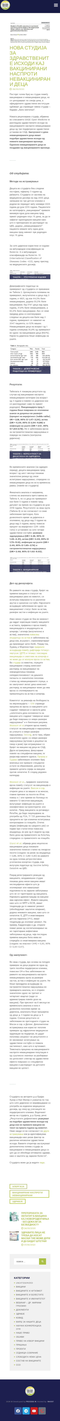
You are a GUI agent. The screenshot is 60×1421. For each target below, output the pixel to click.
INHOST (50, 1402)
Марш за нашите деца (28, 1322)
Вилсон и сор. (38, 788)
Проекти (21, 1349)
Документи (22, 1310)
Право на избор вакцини (30, 1341)
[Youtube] (34, 1410)
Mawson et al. (17, 782)
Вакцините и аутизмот (29, 1291)
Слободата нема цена (28, 1357)
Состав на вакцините (28, 1361)
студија (16, 662)
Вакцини (21, 1287)
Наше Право (23, 1333)
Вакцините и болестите (30, 1295)
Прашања (21, 1345)
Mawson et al (17, 725)
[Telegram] (26, 1410)
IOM (32, 703)
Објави (20, 1337)
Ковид (19, 1318)
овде (41, 1162)
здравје (17, 1201)
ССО (18, 1365)
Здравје (20, 1314)
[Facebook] (18, 1410)
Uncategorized (24, 1283)
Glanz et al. (16, 843)
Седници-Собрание (27, 1353)
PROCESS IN (31, 1402)
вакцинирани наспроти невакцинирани (27, 1194)
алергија (18, 1186)
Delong (27, 734)
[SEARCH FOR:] (30, 1261)
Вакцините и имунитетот (30, 1299)
